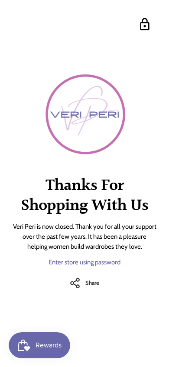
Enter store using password (84, 262)
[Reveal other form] (145, 24)
